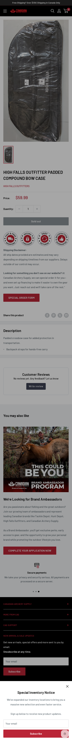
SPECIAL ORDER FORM (21, 297)
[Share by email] (66, 315)
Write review (36, 386)
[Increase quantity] (37, 208)
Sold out (36, 221)
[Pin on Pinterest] (53, 315)
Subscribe (36, 733)
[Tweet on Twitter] (60, 315)
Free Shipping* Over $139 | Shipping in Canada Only (36, 2)
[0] (66, 11)
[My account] (59, 11)
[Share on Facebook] (47, 315)
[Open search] (52, 11)
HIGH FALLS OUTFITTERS (16, 186)
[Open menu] (5, 11)
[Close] (67, 686)
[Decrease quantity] (19, 208)
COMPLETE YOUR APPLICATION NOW (29, 550)
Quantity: (8, 208)
